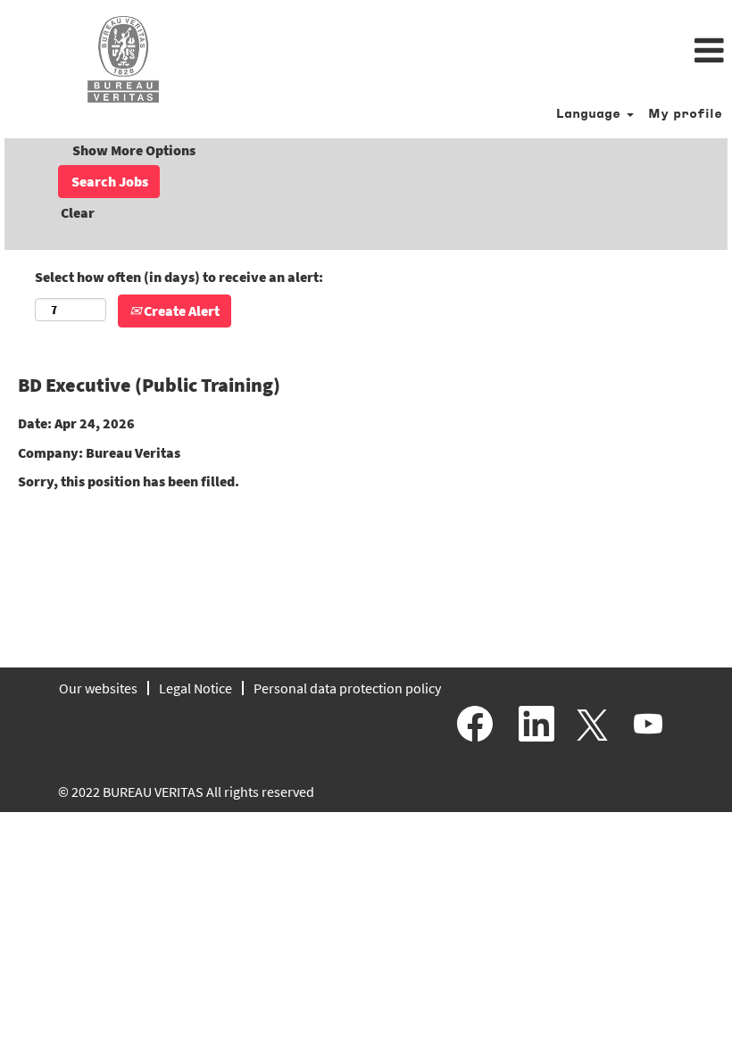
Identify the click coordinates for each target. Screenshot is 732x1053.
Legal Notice (195, 688)
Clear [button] (78, 212)
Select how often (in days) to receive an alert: (179, 277)
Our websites (98, 688)
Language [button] (590, 114)
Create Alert (180, 310)
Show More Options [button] (133, 150)
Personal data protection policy (347, 688)
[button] (488, 52)
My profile (685, 114)
